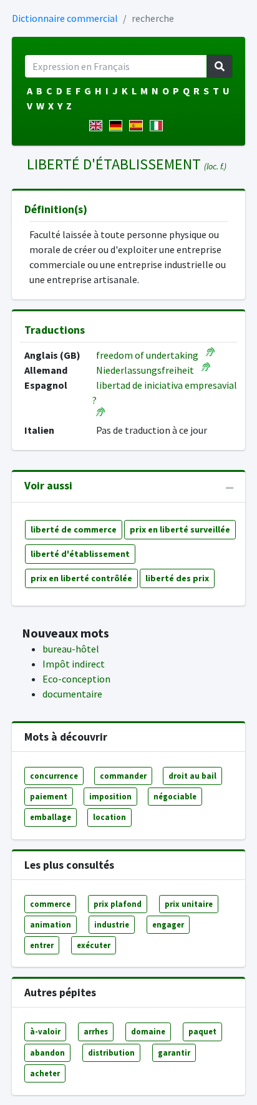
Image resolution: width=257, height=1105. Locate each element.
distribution (111, 1053)
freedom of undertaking (147, 355)
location (109, 817)
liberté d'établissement (80, 553)
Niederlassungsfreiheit (145, 370)
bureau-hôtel (70, 648)
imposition (110, 796)
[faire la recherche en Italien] (159, 125)
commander (123, 776)
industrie (111, 924)
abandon (47, 1053)
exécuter (93, 945)
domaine (148, 1031)
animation (50, 924)
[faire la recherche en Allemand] (118, 125)
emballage (50, 817)
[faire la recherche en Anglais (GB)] (98, 125)
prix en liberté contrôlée (81, 578)
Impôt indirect (73, 664)
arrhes (96, 1031)
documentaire (72, 694)
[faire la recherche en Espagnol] (138, 125)
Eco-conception (76, 678)
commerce (50, 904)
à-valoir (45, 1031)
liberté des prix (177, 578)
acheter (45, 1073)
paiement (48, 796)
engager (168, 924)
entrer (42, 945)
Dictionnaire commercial (65, 18)
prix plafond (118, 904)
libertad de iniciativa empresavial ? (164, 392)
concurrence (54, 776)
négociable (174, 796)
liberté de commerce (74, 529)
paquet (202, 1031)
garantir (174, 1053)
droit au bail (192, 776)
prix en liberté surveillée (180, 529)
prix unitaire (189, 904)
